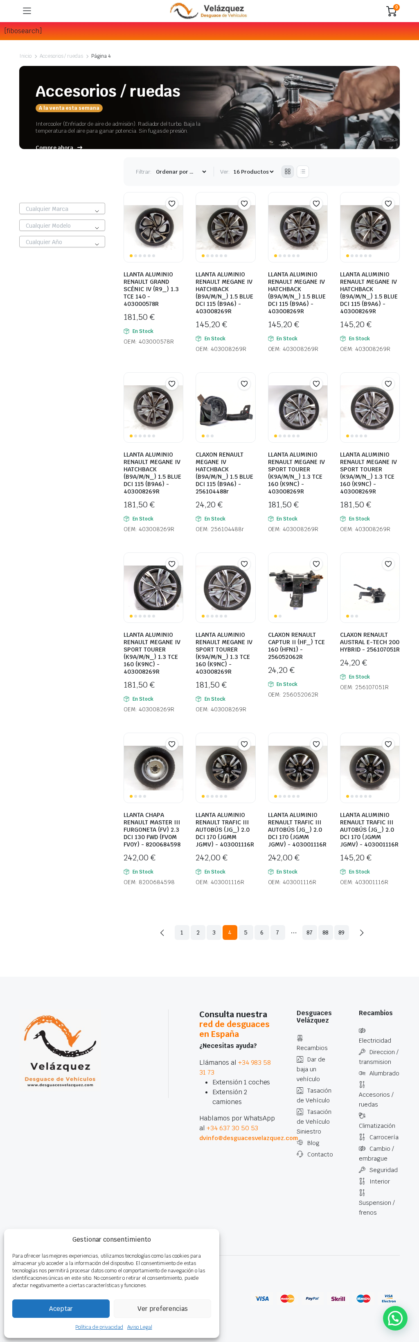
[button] (172, 203)
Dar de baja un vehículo (311, 1069)
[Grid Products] (288, 171)
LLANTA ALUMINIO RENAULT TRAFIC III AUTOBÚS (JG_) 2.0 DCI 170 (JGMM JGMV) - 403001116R (225, 829)
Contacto (320, 1154)
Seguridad (383, 1170)
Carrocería (384, 1137)
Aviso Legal (139, 1327)
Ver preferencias (162, 1309)
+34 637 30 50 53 (233, 1128)
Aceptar (61, 1309)
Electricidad (375, 1040)
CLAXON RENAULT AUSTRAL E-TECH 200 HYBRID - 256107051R (370, 642)
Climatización (377, 1125)
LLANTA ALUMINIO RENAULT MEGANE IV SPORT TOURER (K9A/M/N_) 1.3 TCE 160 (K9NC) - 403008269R (296, 473)
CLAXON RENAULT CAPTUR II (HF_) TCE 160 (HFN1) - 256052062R (296, 646)
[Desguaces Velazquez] (209, 11)
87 (309, 932)
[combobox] (62, 208)
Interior (379, 1181)
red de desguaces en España (234, 1029)
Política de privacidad (99, 1327)
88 (325, 932)
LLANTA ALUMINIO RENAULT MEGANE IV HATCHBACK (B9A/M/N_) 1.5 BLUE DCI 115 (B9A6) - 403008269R (224, 293)
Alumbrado (384, 1073)
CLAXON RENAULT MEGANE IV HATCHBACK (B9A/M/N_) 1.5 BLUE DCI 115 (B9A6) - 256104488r (224, 473)
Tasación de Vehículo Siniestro (314, 1121)
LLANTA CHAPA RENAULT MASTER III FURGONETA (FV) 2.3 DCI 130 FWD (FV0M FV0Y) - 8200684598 (152, 829)
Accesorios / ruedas (61, 56)
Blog (313, 1143)
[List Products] (303, 171)
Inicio (25, 56)
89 (341, 932)
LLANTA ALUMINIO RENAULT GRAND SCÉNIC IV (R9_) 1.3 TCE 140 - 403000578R (151, 289)
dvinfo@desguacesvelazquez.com (248, 1138)
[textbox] (62, 209)
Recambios (312, 1048)
